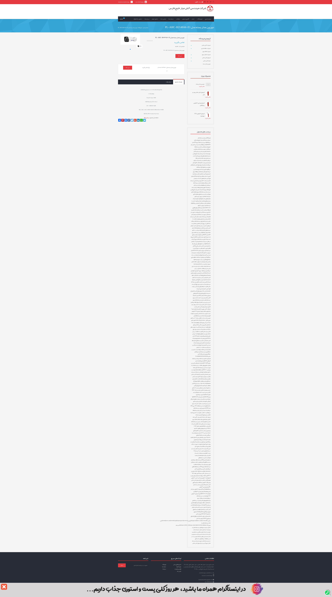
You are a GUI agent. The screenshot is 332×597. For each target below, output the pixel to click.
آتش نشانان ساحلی (203, 480)
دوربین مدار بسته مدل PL (203, 430)
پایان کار (205, 232)
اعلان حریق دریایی (201, 196)
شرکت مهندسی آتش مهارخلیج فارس (201, 254)
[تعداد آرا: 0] (147, 40)
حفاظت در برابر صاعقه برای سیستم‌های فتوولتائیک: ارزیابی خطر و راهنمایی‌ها (201, 333)
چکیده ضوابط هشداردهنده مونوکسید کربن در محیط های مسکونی (203, 457)
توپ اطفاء (196, 473)
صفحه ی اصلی (145, 28)
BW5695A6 (179, 521)
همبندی (195, 235)
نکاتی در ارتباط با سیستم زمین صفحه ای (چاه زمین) (201, 373)
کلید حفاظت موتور (203, 503)
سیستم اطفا (198, 316)
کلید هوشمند (203, 183)
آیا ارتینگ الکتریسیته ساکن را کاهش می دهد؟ (201, 281)
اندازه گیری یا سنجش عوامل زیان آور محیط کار (202, 175)
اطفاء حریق (204, 539)
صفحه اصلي (208, 19)
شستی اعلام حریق (203, 349)
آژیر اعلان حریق (198, 174)
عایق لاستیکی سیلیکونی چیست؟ (202, 388)
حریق (206, 275)
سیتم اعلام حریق (200, 172)
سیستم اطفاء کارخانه (198, 471)
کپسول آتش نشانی (205, 174)
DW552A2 (193, 521)
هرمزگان (209, 138)
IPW (205, 518)
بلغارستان (196, 363)
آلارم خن (194, 237)
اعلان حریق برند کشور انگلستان (201, 251)
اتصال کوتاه (205, 471)
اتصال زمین (199, 437)
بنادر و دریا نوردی (198, 151)
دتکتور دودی (198, 376)
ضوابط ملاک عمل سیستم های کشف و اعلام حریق (201, 229)
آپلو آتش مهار (205, 257)
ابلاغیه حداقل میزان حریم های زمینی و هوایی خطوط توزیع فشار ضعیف (201, 381)
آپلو (207, 169)
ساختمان (201, 241)
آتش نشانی (202, 147)
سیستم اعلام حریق (200, 149)
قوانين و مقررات (177, 569)
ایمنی (205, 147)
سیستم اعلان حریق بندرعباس (202, 541)
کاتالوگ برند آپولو (203, 244)
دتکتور (195, 320)
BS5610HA (205, 525)
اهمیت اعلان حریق (197, 462)
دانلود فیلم (155, 19)
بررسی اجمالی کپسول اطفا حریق (199, 302)
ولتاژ (207, 498)
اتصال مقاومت (197, 503)
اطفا (202, 145)
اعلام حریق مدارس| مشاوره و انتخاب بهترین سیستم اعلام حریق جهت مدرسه (201, 421)
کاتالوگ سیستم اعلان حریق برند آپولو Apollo (201, 205)
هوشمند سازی (197, 253)
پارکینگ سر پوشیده (200, 505)
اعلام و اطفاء (200, 512)
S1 (179, 525)
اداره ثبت (206, 165)
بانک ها (206, 196)
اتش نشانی (203, 340)
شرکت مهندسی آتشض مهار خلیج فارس (202, 344)
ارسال (122, 565)
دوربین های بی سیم (199, 532)
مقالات (178, 19)
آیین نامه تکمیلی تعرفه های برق (202, 418)
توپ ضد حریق (202, 464)
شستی (196, 345)
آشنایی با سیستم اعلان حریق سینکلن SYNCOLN (202, 249)
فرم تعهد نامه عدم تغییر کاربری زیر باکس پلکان (201, 323)
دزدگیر (204, 530)
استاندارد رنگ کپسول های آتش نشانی (201, 291)
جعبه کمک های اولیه (200, 385)
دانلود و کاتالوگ (138, 19)
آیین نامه (206, 435)
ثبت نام (200, 2)
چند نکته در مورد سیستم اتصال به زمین (201, 299)
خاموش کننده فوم (204, 199)
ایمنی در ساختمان (202, 264)
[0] (122, 19)
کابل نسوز (206, 149)
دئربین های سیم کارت (202, 536)
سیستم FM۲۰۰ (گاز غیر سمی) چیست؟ (201, 391)
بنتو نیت (206, 343)
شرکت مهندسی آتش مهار (203, 410)
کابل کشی (200, 203)
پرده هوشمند (200, 235)
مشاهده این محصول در (151, 118)
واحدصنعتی (199, 476)
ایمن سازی (202, 201)
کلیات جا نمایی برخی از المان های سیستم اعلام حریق (202, 220)
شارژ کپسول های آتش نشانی (199, 165)
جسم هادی (199, 419)
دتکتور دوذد (204, 169)
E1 (205, 505)
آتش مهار (205, 138)
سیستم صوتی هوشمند (201, 219)
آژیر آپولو (199, 322)
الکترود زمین (206, 442)
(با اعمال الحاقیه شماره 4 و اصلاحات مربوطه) (201, 438)
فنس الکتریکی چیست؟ (205, 298)
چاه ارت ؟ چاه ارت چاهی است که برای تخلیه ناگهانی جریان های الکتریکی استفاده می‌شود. (200, 414)
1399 (164, 521)
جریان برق (204, 437)
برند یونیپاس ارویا (204, 376)
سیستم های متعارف (200, 194)
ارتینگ (207, 160)
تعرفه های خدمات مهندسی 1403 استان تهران (202, 431)
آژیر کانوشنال (206, 401)
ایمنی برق (196, 203)
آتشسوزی (200, 169)
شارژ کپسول (205, 185)
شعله (205, 160)
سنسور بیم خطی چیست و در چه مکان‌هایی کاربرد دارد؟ (201, 450)
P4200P (187, 525)
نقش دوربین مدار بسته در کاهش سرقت (202, 317)
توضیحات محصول (178, 82)
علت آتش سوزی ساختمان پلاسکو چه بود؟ (200, 309)
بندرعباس (206, 140)
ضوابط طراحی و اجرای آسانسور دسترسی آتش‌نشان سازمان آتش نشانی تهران (201, 507)
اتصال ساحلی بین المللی (203, 469)
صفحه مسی (204, 498)
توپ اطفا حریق (205, 311)
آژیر (207, 347)
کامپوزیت (204, 512)
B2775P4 (205, 363)
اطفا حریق (205, 145)
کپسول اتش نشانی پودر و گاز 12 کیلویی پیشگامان (201, 481)
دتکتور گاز (206, 172)
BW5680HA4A (192, 525)
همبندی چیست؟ (205, 163)
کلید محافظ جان (200, 370)
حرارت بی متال (197, 500)
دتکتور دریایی (201, 390)
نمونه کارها (178, 567)
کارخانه (197, 464)
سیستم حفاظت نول (197, 460)
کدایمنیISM (204, 460)
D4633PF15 (173, 521)
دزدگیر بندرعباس (199, 530)
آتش (208, 354)
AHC (201, 467)
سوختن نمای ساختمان (203, 516)
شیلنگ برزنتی (207, 217)
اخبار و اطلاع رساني (177, 564)
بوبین (189, 521)
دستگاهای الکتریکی (205, 462)
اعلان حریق (201, 228)
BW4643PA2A (199, 525)
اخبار (193, 19)
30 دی (195, 318)
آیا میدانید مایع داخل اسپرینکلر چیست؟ (203, 447)
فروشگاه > (199, 19)
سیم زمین (197, 482)
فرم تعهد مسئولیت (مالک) (199, 262)
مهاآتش (204, 485)
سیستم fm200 (205, 181)
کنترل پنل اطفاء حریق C (203, 271)
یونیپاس (205, 354)
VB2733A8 (185, 521)
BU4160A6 (167, 521)
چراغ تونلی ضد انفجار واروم (201, 338)
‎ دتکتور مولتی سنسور (201, 248)
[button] (130, 49)
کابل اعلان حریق (205, 203)
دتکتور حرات (198, 237)
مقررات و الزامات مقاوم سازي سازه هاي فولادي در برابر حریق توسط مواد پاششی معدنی (201, 259)
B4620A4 (208, 208)
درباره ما (147, 19)
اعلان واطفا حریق (198, 187)
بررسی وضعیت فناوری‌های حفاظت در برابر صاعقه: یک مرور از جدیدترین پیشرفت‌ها (201, 365)
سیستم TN (200, 473)
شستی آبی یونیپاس (205, 322)
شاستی (207, 399)
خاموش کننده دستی (200, 178)
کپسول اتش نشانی (196, 543)
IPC (207, 521)
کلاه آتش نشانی (203, 273)
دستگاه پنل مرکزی (200, 401)
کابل (196, 370)
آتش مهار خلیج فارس (200, 140)
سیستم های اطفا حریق (203, 167)
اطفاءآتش (205, 489)
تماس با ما (163, 19)
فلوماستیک (201, 185)
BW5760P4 (183, 525)
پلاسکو (209, 311)
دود (204, 158)
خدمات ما (171, 19)
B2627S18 (203, 521)
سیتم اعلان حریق (200, 352)
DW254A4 (204, 514)
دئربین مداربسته (198, 534)
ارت (199, 374)
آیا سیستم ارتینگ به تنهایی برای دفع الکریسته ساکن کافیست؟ (201, 284)
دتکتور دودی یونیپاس (200, 343)
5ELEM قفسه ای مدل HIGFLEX (201, 397)
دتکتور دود (204, 151)
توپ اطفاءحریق (205, 476)
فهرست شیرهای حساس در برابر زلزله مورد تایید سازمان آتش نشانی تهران (201, 225)
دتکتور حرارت (204, 237)
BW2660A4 (204, 494)
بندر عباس (201, 160)
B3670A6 (199, 521)
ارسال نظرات (168, 82)
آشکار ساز (197, 214)
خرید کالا (180, 56)
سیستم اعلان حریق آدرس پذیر (201, 542)
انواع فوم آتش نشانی (200, 275)
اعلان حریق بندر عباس (204, 214)
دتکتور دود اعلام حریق (202, 358)
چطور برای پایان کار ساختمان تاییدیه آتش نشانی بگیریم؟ (201, 245)
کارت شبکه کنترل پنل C (202, 417)
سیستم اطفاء (197, 467)
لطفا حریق (207, 210)
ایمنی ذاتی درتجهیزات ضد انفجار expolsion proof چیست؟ (201, 278)
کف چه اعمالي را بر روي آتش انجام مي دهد (201, 222)
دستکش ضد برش (202, 399)
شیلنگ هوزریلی (205, 187)
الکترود (199, 494)
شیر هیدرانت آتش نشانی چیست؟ (201, 303)
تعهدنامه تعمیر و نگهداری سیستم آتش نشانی (201, 211)
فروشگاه (164, 564)
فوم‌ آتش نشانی (196, 280)
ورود (196, 2)
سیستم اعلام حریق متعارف (199, 192)
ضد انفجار (199, 392)
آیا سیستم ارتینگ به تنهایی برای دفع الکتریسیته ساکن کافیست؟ (202, 330)
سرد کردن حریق (201, 210)
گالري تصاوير (185, 19)
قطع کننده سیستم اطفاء (202, 406)
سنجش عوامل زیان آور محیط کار (201, 377)
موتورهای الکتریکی (204, 500)
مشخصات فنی (200, 363)
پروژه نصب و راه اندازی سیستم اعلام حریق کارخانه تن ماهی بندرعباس (201, 239)
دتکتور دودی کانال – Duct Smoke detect (201, 319)
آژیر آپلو (203, 372)
